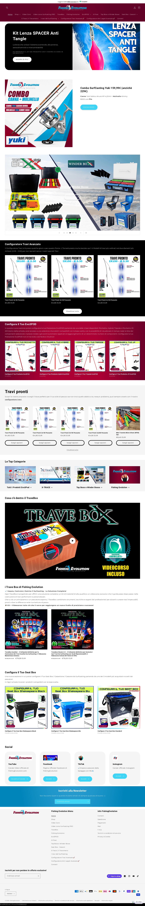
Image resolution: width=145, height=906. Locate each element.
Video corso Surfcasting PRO (62, 826)
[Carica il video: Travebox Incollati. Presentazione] (72, 541)
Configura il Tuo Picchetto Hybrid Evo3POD (54, 374)
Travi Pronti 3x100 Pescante (14, 300)
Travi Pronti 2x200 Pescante (98, 433)
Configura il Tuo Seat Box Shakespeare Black (20, 731)
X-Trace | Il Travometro (59, 850)
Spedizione (102, 819)
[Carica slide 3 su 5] (70, 232)
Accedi (49, 779)
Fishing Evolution (119, 487)
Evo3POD (54, 837)
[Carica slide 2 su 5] (67, 232)
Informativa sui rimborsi (29, 900)
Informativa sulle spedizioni (84, 900)
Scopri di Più (72, 197)
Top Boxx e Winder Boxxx (88, 487)
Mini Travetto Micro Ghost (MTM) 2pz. (127, 433)
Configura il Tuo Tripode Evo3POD (86, 374)
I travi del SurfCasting (59, 854)
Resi (99, 826)
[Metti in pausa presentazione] (86, 233)
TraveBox (54, 830)
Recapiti (97, 900)
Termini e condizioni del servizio (64, 900)
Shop (53, 819)
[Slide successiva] (81, 233)
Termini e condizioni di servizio (109, 833)
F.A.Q (100, 830)
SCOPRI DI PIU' (22, 59)
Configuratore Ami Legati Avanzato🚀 (65, 861)
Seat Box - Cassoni (58, 847)
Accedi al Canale (18, 779)
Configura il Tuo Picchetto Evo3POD (17, 374)
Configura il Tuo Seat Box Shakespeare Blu (66, 731)
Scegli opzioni (17, 443)
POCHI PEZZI (88, 107)
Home (53, 816)
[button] (7, 8)
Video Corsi (55, 823)
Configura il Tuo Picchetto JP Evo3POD (122, 374)
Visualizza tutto (72, 311)
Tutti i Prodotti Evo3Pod (18, 487)
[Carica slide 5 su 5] (75, 232)
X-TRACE (46, 487)
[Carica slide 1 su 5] (64, 232)
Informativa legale (107, 900)
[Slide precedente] (59, 233)
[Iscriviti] (88, 801)
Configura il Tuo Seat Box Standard (110, 731)
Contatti (54, 864)
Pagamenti (102, 823)
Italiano (9, 893)
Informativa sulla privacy (45, 900)
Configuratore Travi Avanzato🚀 (63, 857)
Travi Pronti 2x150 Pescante (107, 300)
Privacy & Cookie (104, 837)
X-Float (54, 840)
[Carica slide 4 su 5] (73, 232)
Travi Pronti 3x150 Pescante (61, 300)
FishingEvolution (15, 900)
